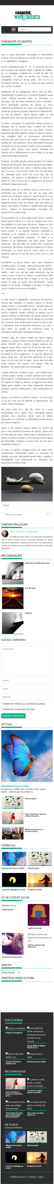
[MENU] (13, 29)
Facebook (19, 531)
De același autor (31, 531)
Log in (41, 1176)
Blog (12, 531)
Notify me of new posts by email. (19, 709)
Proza (6, 505)
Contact (32, 1176)
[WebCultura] (6, 28)
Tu (48, 514)
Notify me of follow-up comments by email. (24, 703)
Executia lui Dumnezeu (13, 514)
